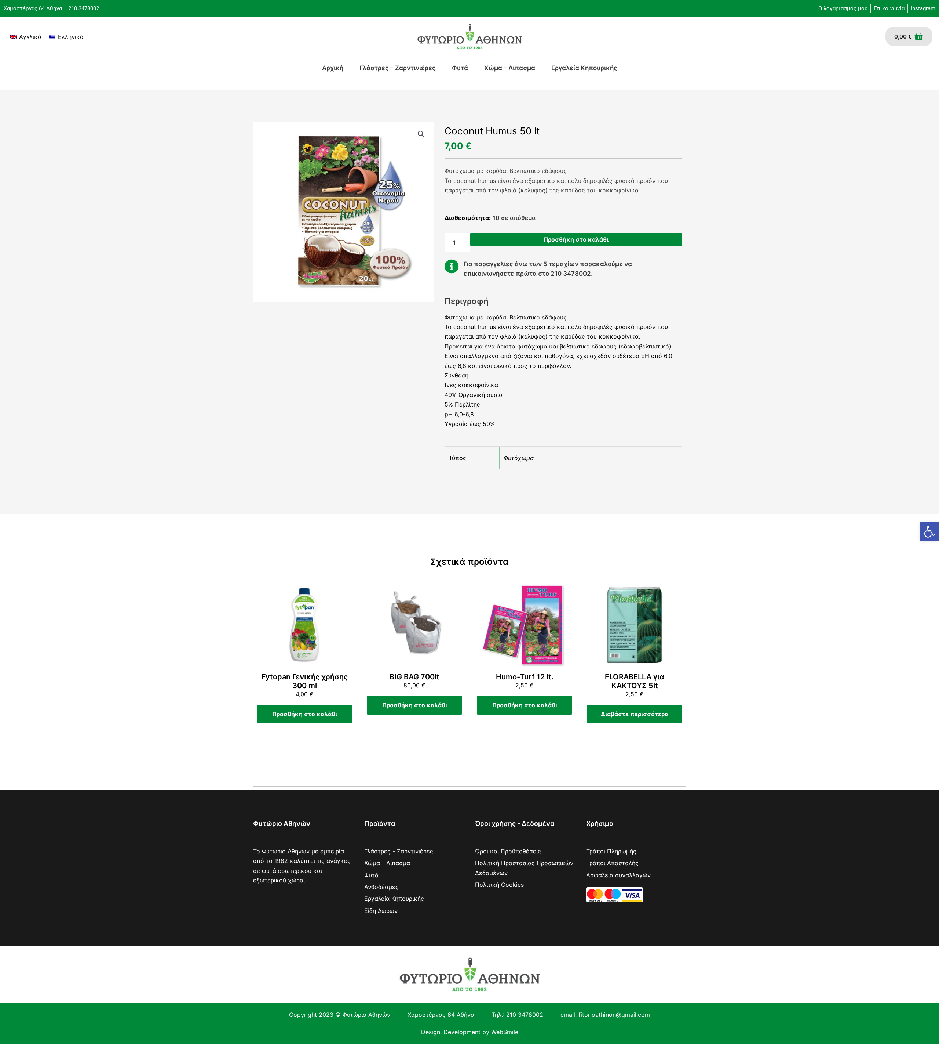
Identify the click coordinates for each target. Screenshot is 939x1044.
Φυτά (460, 68)
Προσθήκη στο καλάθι (576, 239)
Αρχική (332, 68)
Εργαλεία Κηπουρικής (584, 68)
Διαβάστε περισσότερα (634, 714)
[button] (929, 531)
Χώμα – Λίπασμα (509, 68)
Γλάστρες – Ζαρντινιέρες (397, 68)
